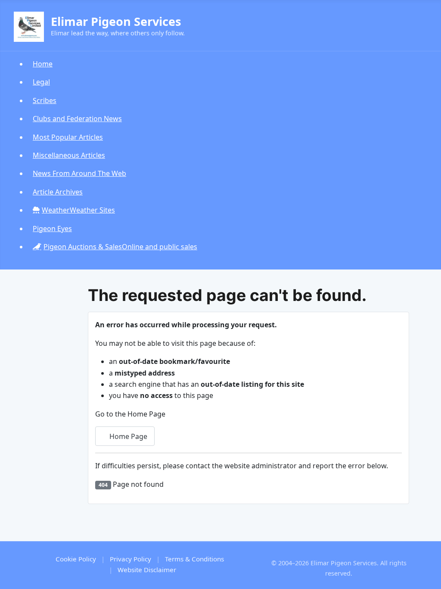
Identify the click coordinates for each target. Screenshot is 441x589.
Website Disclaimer (147, 569)
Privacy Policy (130, 559)
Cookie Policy (76, 559)
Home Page (127, 436)
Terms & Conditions (194, 559)
